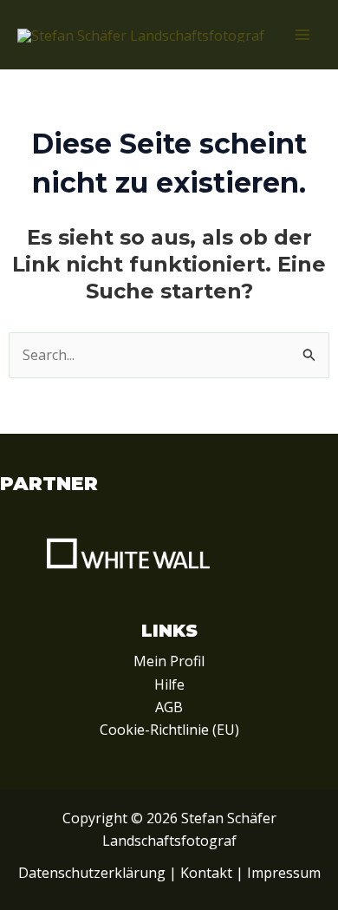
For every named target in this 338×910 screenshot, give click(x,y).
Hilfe (169, 684)
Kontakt (206, 872)
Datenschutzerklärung (92, 872)
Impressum (284, 872)
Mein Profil (169, 661)
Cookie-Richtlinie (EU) (169, 729)
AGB (169, 707)
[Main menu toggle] (302, 34)
